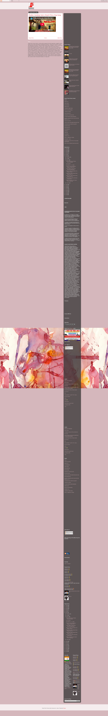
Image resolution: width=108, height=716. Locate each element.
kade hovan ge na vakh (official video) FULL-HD (74, 65)
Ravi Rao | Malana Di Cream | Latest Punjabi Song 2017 (74, 75)
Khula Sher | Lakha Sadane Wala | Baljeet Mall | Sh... (71, 174)
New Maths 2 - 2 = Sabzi (70, 621)
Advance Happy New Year (69, 582)
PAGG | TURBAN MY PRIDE (69, 137)
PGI (65, 393)
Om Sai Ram (68, 163)
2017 (67, 645)
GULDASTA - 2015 (68, 139)
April (67, 158)
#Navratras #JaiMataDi (68, 380)
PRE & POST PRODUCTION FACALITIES (72, 143)
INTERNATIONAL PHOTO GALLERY (71, 124)
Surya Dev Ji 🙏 (67, 576)
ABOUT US (66, 101)
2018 (67, 187)
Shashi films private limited (69, 403)
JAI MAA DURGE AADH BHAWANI (70, 116)
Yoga (65, 406)
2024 (67, 151)
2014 (67, 193)
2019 (67, 186)
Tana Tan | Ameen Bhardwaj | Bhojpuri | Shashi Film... (71, 167)
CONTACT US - (67, 135)
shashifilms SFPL (67, 404)
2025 (67, 150)
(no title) (66, 51)
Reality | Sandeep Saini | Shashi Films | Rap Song (71, 181)
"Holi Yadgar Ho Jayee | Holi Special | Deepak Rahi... (70, 169)
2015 (67, 191)
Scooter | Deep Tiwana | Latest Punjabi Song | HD (74, 86)
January (68, 182)
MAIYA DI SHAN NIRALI (69, 487)
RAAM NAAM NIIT (68, 113)
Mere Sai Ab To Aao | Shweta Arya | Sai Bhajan (71, 162)
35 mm (70, 596)
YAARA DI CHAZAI (68, 111)
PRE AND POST (67, 127)
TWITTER (66, 132)
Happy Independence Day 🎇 (69, 588)
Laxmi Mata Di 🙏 (67, 579)
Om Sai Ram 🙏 (67, 585)
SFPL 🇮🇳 (66, 447)
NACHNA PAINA (67, 125)
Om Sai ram (66, 391)
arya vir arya (67, 382)
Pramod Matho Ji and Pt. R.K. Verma (71, 394)
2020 (67, 184)
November (68, 157)
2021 (67, 155)
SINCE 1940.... (67, 103)
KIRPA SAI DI (67, 106)
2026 (67, 148)
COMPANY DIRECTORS (69, 108)
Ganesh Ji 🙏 (67, 571)
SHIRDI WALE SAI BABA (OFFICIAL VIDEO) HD (73, 59)
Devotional (66, 385)
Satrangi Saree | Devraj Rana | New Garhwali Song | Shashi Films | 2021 (74, 47)
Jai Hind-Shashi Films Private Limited (71, 389)
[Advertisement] (70, 19)
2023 (67, 609)
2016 (67, 190)
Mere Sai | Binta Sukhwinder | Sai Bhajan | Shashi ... (71, 171)
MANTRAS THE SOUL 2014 (69, 471)
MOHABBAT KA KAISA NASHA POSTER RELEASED (74, 91)
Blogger (64, 708)
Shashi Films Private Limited (68, 662)
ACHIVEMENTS (67, 129)
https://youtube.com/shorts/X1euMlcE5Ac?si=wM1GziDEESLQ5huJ (72, 388)
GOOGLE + (66, 130)
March (68, 616)
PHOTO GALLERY (68, 120)
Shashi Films (67, 401)
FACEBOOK (67, 134)
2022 (67, 154)
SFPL (65, 398)
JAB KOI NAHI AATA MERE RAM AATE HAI (72, 122)
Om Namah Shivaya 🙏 (68, 574)
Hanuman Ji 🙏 (67, 568)
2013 (67, 194)
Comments (68, 348)
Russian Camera (67, 396)
